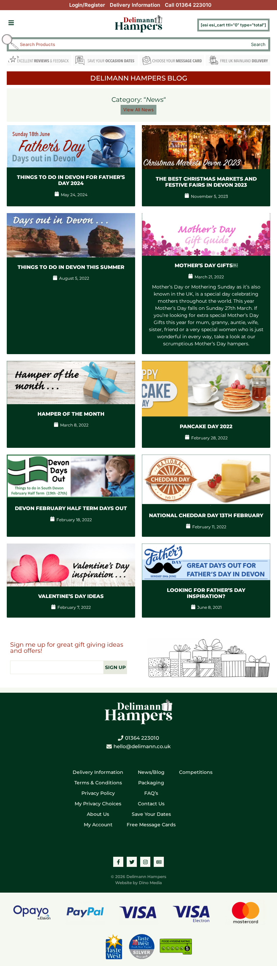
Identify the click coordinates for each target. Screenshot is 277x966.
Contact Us (151, 804)
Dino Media (150, 882)
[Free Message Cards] (172, 61)
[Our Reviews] (39, 61)
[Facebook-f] (118, 862)
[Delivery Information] (238, 61)
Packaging (151, 783)
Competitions (195, 772)
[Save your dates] (105, 61)
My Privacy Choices (98, 804)
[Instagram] (145, 862)
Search (258, 44)
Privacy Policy (98, 793)
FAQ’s (151, 793)
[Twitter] (132, 862)
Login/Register (87, 5)
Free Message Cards (151, 825)
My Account (98, 825)
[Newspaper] (159, 862)
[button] (11, 23)
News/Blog (151, 772)
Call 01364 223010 (188, 5)
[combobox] (132, 44)
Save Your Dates (151, 814)
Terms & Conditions (98, 783)
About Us (98, 814)
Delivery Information (135, 5)
